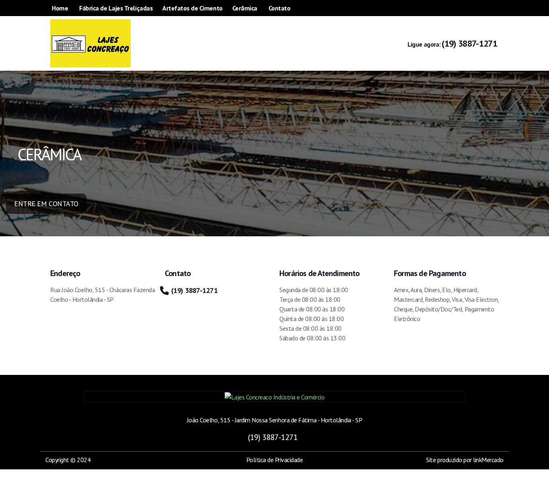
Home (60, 8)
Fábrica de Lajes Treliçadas (116, 8)
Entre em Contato (46, 203)
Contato (279, 8)
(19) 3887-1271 (452, 43)
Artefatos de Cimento (192, 8)
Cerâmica (244, 8)
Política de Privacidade (274, 460)
